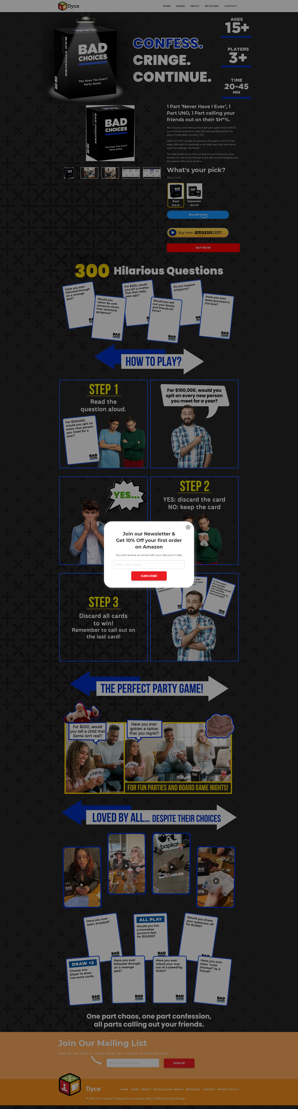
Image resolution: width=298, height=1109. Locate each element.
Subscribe (149, 576)
